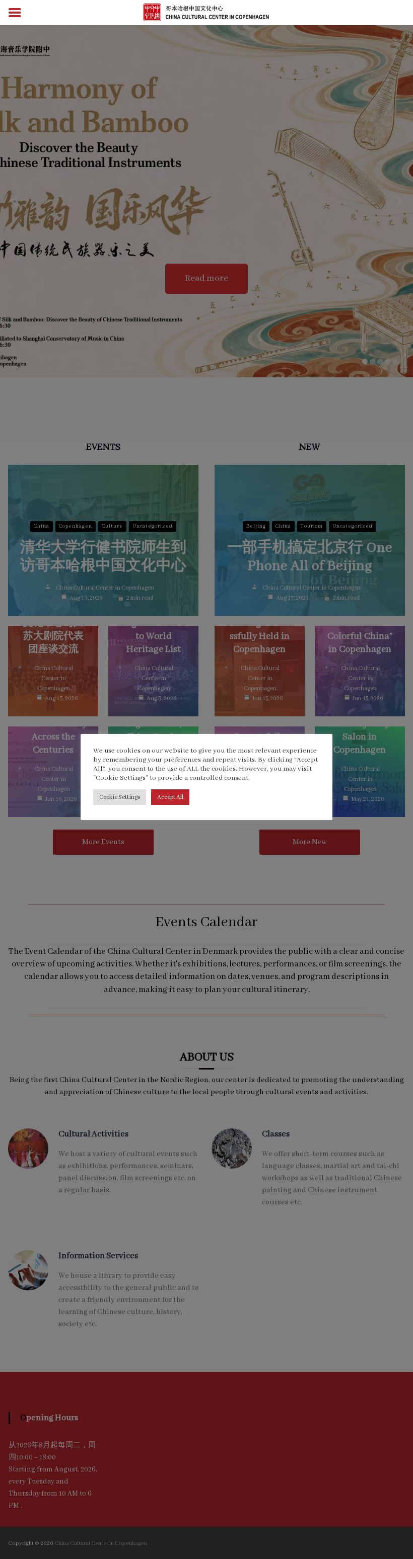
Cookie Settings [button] (119, 797)
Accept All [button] (170, 797)
